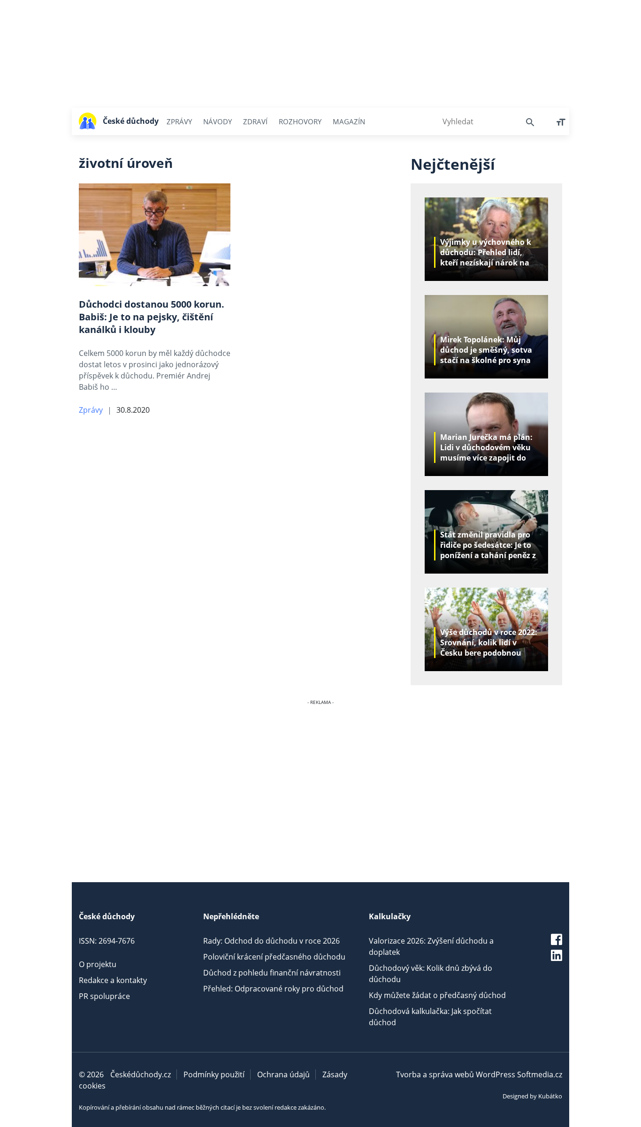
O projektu (97, 964)
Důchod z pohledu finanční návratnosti (272, 973)
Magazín (349, 121)
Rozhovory (300, 121)
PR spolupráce (104, 996)
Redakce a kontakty (113, 980)
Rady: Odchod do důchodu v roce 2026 (271, 941)
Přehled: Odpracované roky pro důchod (273, 988)
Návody (217, 121)
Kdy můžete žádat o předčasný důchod (437, 995)
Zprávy (179, 121)
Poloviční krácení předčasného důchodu (274, 957)
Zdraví (255, 121)
